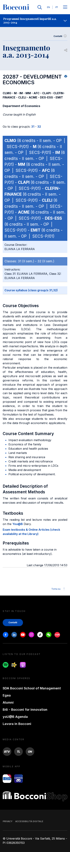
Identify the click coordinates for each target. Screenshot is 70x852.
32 (39, 126)
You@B (17, 524)
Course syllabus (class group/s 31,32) (31, 290)
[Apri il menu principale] (65, 7)
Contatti (57, 36)
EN (48, 7)
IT (56, 7)
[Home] (16, 7)
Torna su (55, 589)
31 (32, 126)
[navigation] (35, 20)
